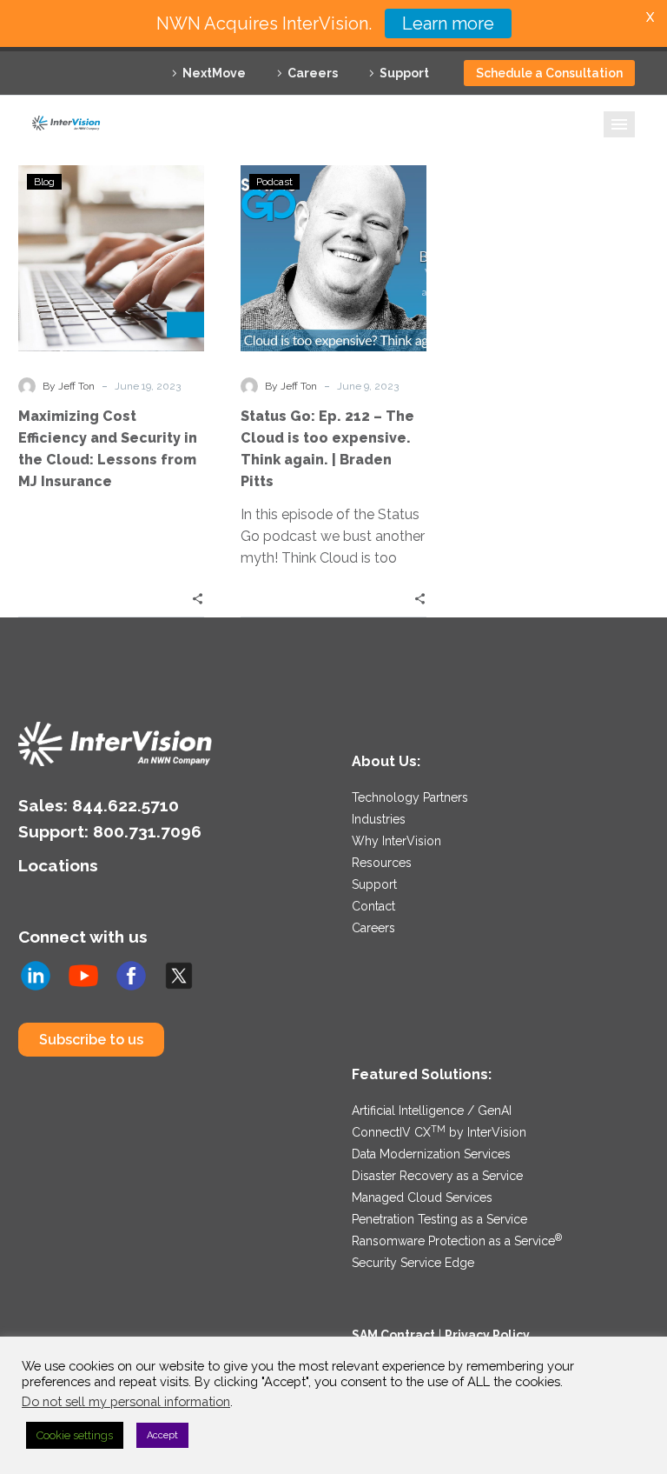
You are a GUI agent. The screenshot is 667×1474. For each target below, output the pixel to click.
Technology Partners (410, 797)
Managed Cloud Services (422, 1197)
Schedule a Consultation (549, 73)
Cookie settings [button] (74, 1435)
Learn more (448, 23)
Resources (382, 863)
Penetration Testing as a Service (439, 1219)
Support (404, 73)
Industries (379, 819)
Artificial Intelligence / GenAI (432, 1110)
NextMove (214, 73)
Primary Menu (619, 124)
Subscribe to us (91, 1039)
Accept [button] (162, 1435)
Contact (373, 906)
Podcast (274, 182)
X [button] (650, 17)
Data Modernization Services (431, 1154)
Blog (44, 182)
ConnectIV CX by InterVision (439, 1132)
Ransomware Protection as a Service (457, 1241)
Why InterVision (396, 841)
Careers (312, 73)
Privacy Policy (487, 1335)
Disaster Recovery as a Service (437, 1176)
